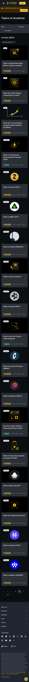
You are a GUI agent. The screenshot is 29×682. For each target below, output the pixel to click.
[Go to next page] (12, 594)
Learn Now (24, 10)
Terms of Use (20, 672)
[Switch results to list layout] (5, 26)
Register (22, 3)
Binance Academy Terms (12, 673)
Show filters (8, 30)
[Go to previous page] (3, 591)
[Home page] (11, 3)
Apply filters (12, 26)
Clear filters (21, 26)
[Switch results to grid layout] (2, 26)
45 (8, 594)
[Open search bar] (17, 3)
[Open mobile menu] (27, 3)
